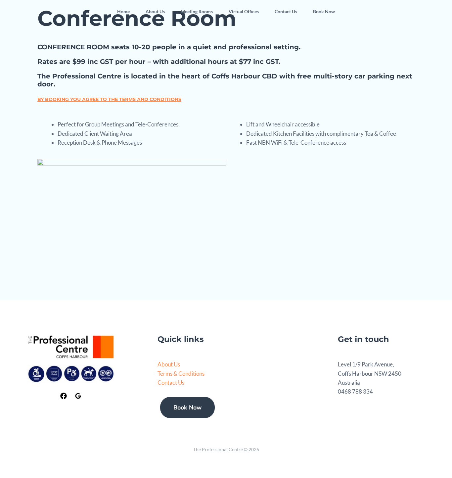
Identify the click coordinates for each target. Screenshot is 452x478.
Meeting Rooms (197, 11)
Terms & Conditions (181, 373)
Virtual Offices (244, 11)
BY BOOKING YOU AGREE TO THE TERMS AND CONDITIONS (109, 99)
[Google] (78, 396)
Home (123, 11)
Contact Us (286, 11)
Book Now (324, 11)
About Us (155, 11)
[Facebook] (63, 396)
